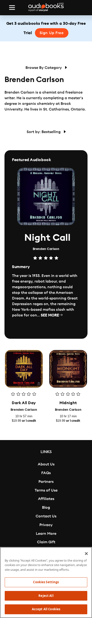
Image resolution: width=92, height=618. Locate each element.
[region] (46, 582)
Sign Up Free (52, 33)
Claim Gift (46, 542)
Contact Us (46, 516)
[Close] (86, 553)
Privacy (46, 525)
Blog (46, 507)
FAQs (46, 473)
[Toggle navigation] (12, 7)
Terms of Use (46, 490)
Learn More (46, 533)
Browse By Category (44, 68)
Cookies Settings (46, 582)
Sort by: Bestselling (44, 132)
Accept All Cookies (46, 609)
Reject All (45, 596)
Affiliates (46, 499)
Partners (46, 482)
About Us (46, 464)
